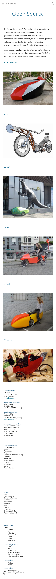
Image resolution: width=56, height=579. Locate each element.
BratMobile (10, 62)
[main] (28, 14)
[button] (3, 3)
